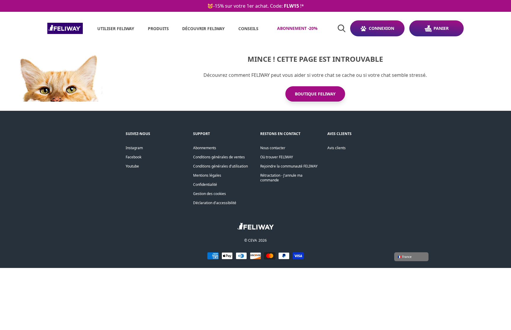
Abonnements (204, 147)
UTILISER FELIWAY (115, 28)
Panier (441, 28)
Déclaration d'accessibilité (214, 202)
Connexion (381, 28)
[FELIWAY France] (65, 28)
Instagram (134, 147)
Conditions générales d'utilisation (220, 166)
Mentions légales (207, 175)
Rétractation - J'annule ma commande (281, 178)
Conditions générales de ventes (219, 157)
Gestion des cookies (209, 193)
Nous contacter (272, 147)
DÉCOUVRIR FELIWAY (203, 28)
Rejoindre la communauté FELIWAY (289, 166)
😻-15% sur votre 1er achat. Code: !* (255, 6)
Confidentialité (205, 184)
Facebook (133, 157)
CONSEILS (248, 28)
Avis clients (336, 147)
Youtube (132, 166)
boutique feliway (315, 94)
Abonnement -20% (297, 28)
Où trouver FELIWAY (276, 157)
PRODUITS (158, 28)
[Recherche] (341, 28)
